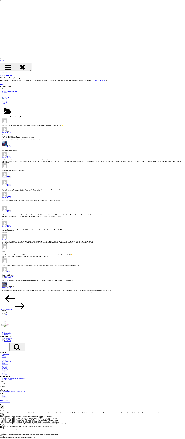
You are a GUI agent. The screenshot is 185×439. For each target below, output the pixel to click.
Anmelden (3, 396)
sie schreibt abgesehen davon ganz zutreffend (99, 80)
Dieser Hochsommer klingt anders (7, 332)
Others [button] (1, 435)
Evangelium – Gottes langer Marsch (19, 378)
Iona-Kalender (9, 379)
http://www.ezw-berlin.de (9, 276)
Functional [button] (2, 424)
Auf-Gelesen (4, 356)
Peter (11, 75)
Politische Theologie (5, 369)
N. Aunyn (3, 338)
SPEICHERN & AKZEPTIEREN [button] (5, 438)
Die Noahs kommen (7, 339)
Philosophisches (4, 368)
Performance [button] (2, 427)
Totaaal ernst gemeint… (6, 373)
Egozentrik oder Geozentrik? (6, 333)
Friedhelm (9, 156)
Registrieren (4, 395)
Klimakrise (4, 362)
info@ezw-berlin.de (8, 277)
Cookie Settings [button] (2, 403)
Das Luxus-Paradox (5, 334)
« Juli (1, 318)
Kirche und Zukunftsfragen (19, 114)
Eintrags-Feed (4, 397)
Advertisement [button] (2, 432)
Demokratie (4, 357)
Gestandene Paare (9, 338)
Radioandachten (4, 370)
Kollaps (3, 363)
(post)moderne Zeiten (5, 354)
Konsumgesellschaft (5, 364)
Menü (30, 70)
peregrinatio (2, 60)
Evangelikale (2, 84)
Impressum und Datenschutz (4, 400)
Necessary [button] (2, 413)
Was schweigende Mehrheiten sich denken (8, 331)
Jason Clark (9, 196)
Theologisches (4, 372)
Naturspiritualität (4, 366)
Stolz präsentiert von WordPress (5, 402)
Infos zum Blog (4, 359)
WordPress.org (4, 398)
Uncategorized (4, 374)
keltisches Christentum (5, 360)
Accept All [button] (7, 403)
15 (6, 314)
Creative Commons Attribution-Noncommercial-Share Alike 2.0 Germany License (12, 391)
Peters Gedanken (4, 367)
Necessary (3, 414)
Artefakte (3, 355)
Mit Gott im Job (4, 365)
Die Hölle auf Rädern (8, 340)
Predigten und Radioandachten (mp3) (8, 72)
